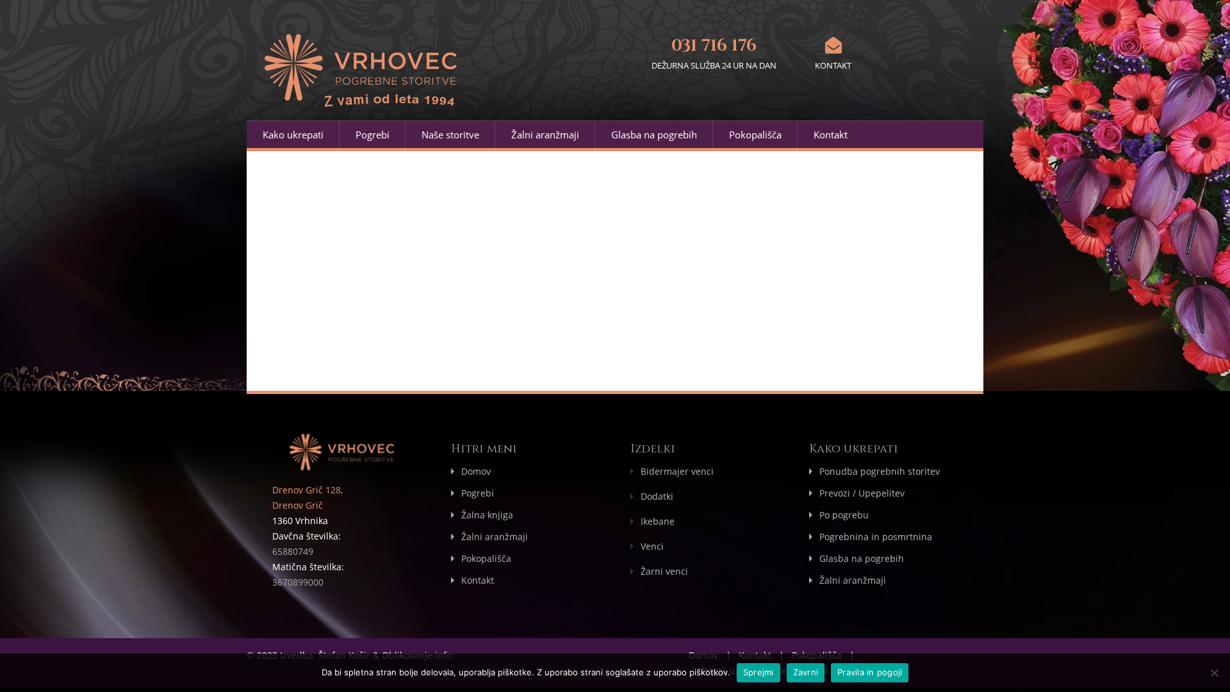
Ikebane (658, 521)
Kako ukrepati (293, 134)
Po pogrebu (844, 515)
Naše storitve (450, 134)
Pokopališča (755, 134)
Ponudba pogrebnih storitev (879, 471)
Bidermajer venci (677, 471)
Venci (652, 546)
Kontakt (831, 134)
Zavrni (806, 672)
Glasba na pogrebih (654, 134)
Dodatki (657, 496)
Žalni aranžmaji (545, 134)
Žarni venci (664, 571)
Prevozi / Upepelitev (862, 493)
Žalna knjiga (487, 515)
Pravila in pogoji (869, 672)
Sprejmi (758, 672)
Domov (476, 471)
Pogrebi (373, 134)
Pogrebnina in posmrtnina (875, 537)
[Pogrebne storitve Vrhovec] (364, 75)
